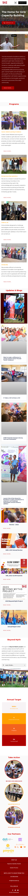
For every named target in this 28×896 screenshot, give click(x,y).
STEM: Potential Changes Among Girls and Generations (13, 438)
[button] (15, 3)
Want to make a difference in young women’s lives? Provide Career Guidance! (12, 359)
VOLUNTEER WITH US (14, 804)
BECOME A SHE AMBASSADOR (14, 781)
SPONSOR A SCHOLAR (14, 827)
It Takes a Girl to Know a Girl (11, 398)
